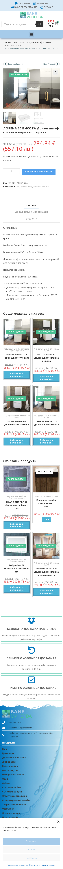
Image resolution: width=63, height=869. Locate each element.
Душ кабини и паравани (14, 757)
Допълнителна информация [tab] (31, 212)
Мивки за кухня (10, 770)
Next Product (49, 64)
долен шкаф (26, 186)
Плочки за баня (10, 817)
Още (46, 519)
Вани (4, 749)
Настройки (31, 857)
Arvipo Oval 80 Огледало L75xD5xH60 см (16, 568)
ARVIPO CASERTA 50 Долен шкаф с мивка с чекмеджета (46, 571)
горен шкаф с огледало (18, 349)
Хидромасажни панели (14, 804)
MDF (37, 496)
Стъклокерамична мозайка (16, 800)
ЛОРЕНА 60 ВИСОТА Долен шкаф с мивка (46, 423)
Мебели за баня (41, 186)
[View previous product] (5, 64)
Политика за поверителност (42, 865)
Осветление (8, 809)
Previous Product (15, 64)
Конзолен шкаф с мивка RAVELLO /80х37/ (46, 503)
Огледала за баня (16, 498)
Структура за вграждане (14, 796)
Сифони (6, 783)
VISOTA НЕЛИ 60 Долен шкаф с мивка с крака (46, 357)
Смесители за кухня (12, 791)
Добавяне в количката (38, 171)
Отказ (31, 849)
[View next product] (58, 64)
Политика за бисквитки (17, 865)
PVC (18, 186)
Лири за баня (9, 762)
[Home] (6, 48)
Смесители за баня (12, 787)
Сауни (5, 779)
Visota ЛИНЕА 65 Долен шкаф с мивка (16, 423)
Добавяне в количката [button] (16, 374)
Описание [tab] (31, 205)
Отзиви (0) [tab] (31, 219)
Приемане (31, 841)
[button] (58, 821)
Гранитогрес (8, 753)
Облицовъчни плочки (13, 774)
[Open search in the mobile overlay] (22, 24)
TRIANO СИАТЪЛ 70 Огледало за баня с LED (16, 505)
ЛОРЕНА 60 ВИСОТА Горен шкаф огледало (16, 356)
